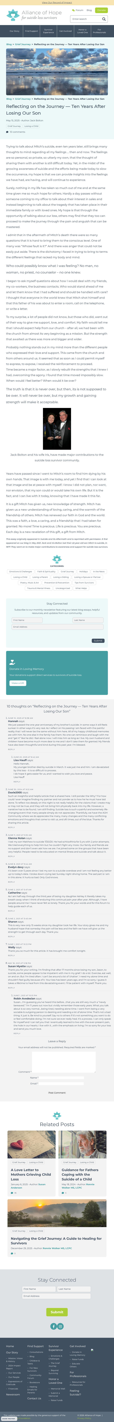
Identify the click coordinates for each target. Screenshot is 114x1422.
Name (34, 1077)
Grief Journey (23, 44)
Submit (98, 640)
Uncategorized (63, 588)
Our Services (14, 1373)
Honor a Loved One (82, 31)
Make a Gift (18, 683)
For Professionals (99, 31)
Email (34, 1083)
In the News (99, 571)
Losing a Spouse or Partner (87, 577)
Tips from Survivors (84, 582)
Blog (89, 10)
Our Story (14, 31)
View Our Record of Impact (57, 2)
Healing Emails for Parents (32, 1390)
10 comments (17, 132)
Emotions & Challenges (20, 571)
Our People (13, 1377)
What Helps (81, 588)
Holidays (83, 571)
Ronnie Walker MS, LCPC (57, 1248)
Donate (101, 10)
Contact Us (34, 1398)
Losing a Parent (40, 577)
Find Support (31, 31)
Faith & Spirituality (46, 571)
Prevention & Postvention (56, 582)
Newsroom (13, 1394)
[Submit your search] (104, 19)
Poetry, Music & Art (29, 582)
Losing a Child (31, 126)
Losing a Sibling (61, 577)
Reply (11, 749)
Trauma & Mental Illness (38, 588)
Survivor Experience (48, 31)
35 (15, 1193)
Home (10, 1346)
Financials (13, 1388)
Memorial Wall (58, 1388)
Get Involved (65, 31)
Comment (24, 1072)
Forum (79, 10)
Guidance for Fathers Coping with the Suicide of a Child (80, 1174)
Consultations (36, 1352)
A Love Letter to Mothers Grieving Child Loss (31, 1174)
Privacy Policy (84, 1418)
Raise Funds (57, 1400)
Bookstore (35, 1382)
